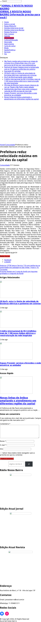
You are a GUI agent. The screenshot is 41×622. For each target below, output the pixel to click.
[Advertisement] (20, 122)
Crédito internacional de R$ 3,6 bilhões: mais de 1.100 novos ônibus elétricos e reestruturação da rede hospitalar (22, 81)
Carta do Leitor (10, 46)
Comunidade (9, 38)
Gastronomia (9, 44)
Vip (5, 54)
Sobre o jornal (9, 24)
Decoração (8, 42)
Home (6, 22)
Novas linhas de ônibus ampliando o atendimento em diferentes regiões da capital (21, 98)
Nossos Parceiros (10, 32)
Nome (3, 441)
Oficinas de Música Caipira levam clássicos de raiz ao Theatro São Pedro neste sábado (21, 86)
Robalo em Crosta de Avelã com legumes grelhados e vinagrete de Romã (18, 273)
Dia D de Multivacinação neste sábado (18, 77)
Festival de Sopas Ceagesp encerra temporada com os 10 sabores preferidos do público (21, 68)
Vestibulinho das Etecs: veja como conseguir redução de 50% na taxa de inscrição (20, 90)
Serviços (7, 52)
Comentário (5, 424)
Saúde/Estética (9, 50)
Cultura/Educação (11, 40)
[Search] (1, 1)
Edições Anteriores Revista (14, 30)
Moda (6, 48)
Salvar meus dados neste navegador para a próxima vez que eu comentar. (17, 454)
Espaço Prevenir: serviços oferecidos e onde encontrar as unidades (20, 94)
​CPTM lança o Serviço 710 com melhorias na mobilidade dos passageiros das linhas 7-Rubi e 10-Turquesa (20, 268)
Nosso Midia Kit (10, 26)
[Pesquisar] (29, 464)
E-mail (3, 445)
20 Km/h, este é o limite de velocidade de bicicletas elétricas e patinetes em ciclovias (20, 74)
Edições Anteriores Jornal (13, 28)
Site (1, 449)
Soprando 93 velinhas (12, 71)
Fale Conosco (9, 34)
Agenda (7, 36)
